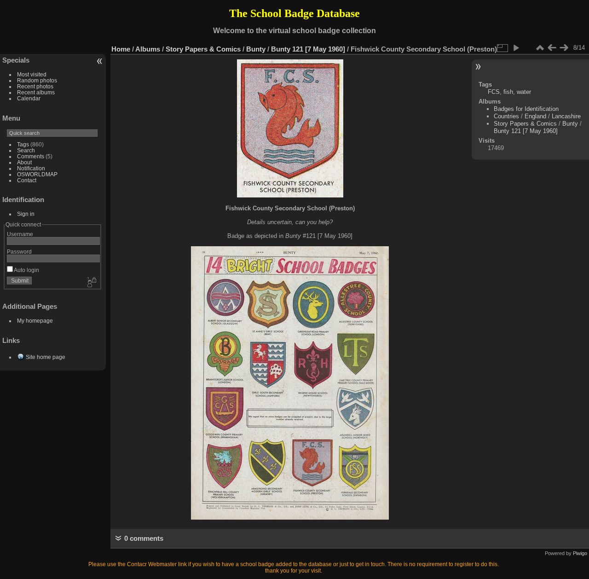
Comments (30, 156)
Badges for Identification (526, 108)
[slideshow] (516, 48)
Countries (506, 116)
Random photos (37, 80)
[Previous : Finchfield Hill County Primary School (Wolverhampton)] (552, 48)
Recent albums (36, 92)
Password (19, 252)
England (535, 116)
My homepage (35, 321)
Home (120, 49)
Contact (26, 180)
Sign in (26, 214)
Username (20, 234)
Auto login (26, 270)
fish (508, 91)
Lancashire (566, 116)
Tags (23, 144)
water (524, 91)
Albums (147, 49)
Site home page (45, 357)
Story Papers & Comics (203, 49)
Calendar (28, 98)
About (24, 162)
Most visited (31, 74)
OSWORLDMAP (37, 174)
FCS (494, 91)
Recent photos (35, 86)
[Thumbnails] (540, 48)
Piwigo (580, 553)
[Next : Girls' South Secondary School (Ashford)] (564, 48)
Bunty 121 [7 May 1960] (308, 49)
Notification (31, 168)
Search (26, 150)
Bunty (256, 49)
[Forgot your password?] (91, 283)
